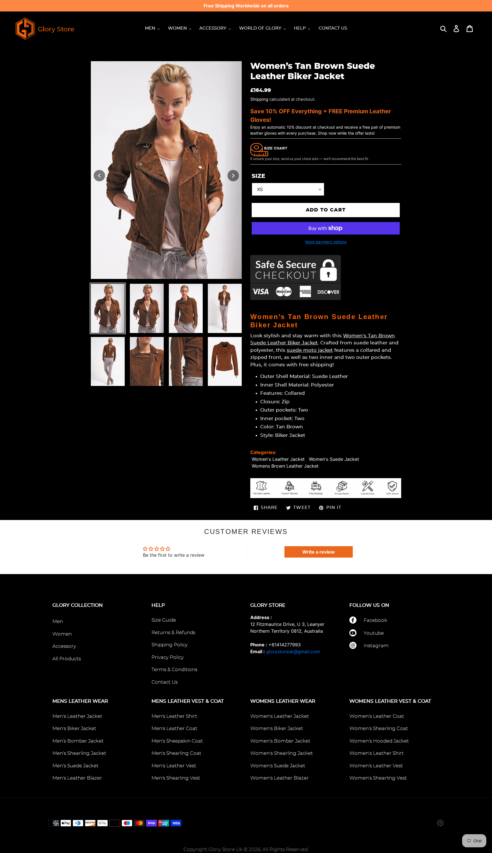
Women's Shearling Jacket (281, 753)
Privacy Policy (167, 657)
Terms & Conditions (174, 669)
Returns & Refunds (173, 632)
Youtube (374, 633)
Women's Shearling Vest (378, 778)
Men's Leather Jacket (77, 716)
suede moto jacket (310, 350)
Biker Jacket (290, 435)
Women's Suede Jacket (334, 459)
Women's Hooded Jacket (379, 741)
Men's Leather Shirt (174, 716)
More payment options (326, 242)
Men (57, 621)
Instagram (376, 645)
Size (258, 176)
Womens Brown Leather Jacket (285, 466)
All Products (66, 658)
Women (62, 634)
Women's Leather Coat (376, 716)
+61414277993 (284, 645)
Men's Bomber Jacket (78, 741)
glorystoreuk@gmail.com (293, 651)
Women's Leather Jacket (278, 459)
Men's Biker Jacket (74, 728)
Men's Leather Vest (173, 765)
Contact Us (164, 682)
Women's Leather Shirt (376, 753)
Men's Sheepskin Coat (177, 741)
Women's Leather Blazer (279, 778)
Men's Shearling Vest (175, 778)
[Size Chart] (268, 149)
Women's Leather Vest (376, 765)
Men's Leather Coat (174, 728)
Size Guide (163, 620)
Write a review (318, 552)
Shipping (259, 99)
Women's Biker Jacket (276, 728)
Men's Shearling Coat (176, 753)
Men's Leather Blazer (77, 778)
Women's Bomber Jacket (280, 741)
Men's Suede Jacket (75, 765)
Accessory (64, 646)
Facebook (375, 620)
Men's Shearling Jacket (79, 753)
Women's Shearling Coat (378, 728)
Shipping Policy (169, 644)
